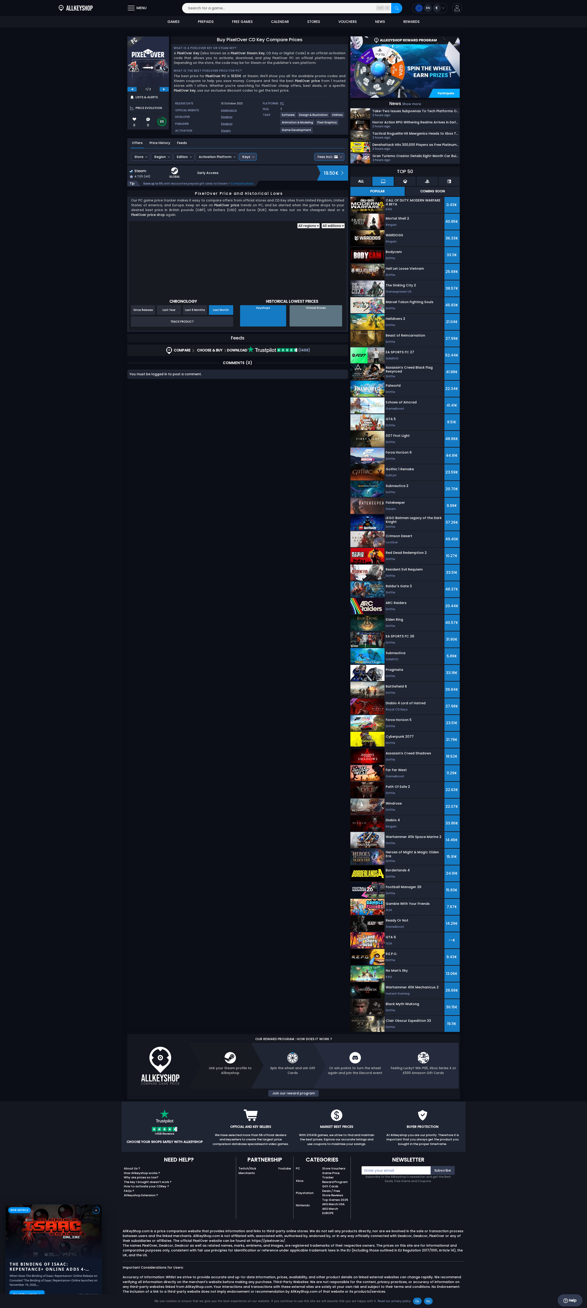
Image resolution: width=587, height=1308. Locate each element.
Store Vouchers (333, 1168)
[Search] (396, 8)
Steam (226, 131)
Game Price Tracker (331, 1175)
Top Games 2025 (335, 1200)
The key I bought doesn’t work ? (148, 1182)
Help (572, 1300)
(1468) (303, 350)
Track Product (182, 322)
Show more (411, 104)
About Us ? (132, 1168)
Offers (137, 143)
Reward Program (335, 1182)
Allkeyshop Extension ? (141, 1195)
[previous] (132, 89)
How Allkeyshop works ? (142, 1173)
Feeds (182, 143)
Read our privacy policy (394, 1301)
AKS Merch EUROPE (330, 1211)
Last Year (169, 310)
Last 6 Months (195, 310)
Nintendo (303, 1205)
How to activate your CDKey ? (146, 1186)
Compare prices (242, 183)
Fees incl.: (325, 157)
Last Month (221, 310)
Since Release (143, 310)
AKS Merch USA (333, 1204)
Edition (182, 157)
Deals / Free (331, 1191)
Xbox (299, 1181)
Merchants (246, 1173)
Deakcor (227, 117)
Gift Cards (330, 1186)
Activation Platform (215, 157)
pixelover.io (229, 110)
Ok (417, 1301)
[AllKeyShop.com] (76, 8)
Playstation (304, 1193)
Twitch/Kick (247, 1168)
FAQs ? (129, 1191)
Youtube (284, 1168)
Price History (160, 143)
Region (160, 157)
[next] (164, 89)
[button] (457, 8)
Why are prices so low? (141, 1177)
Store (138, 157)
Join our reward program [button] (293, 1093)
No (428, 1301)
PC (298, 1168)
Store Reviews (332, 1195)
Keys (246, 157)
